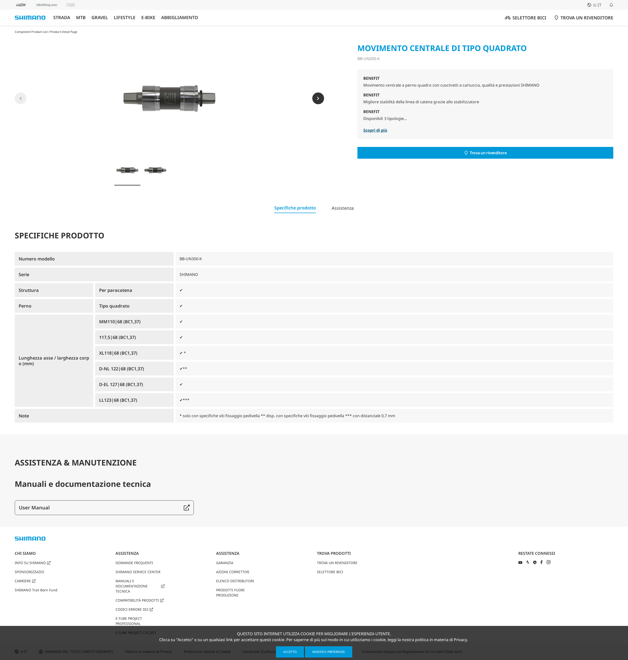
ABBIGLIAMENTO (179, 17)
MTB (81, 17)
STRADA (61, 17)
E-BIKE (148, 17)
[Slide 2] (155, 170)
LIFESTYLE (124, 17)
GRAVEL (100, 17)
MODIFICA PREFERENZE (328, 652)
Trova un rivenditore (488, 152)
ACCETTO (290, 652)
